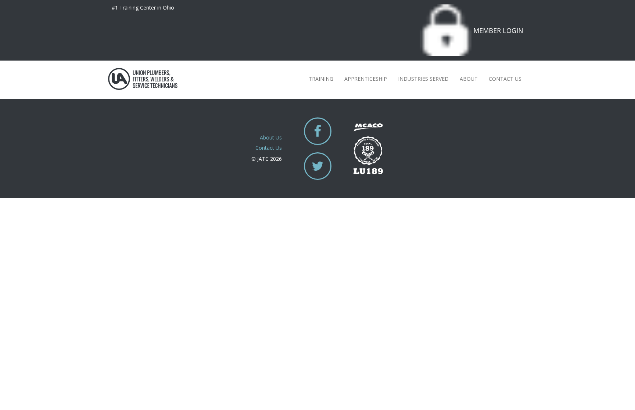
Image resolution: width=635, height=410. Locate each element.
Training (321, 78)
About (469, 78)
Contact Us (505, 78)
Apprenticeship (365, 78)
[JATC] (142, 79)
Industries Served (423, 78)
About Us (271, 137)
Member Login (498, 30)
